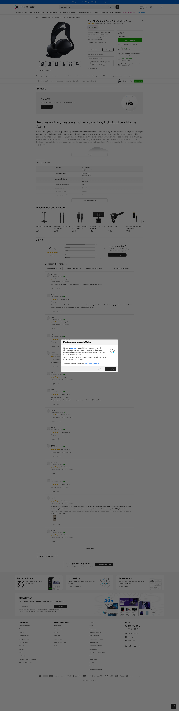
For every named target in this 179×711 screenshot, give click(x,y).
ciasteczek (73, 348)
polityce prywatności (92, 363)
